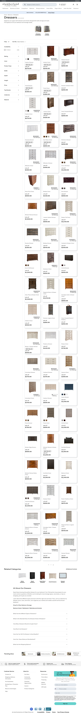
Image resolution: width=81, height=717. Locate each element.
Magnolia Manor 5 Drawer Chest (49, 293)
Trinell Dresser (28, 85)
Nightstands (25, 608)
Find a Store (44, 677)
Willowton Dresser (47, 163)
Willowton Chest (29, 165)
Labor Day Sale (67, 8)
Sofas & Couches (45, 654)
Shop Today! (51, 12)
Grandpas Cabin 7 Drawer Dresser (49, 528)
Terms (61, 700)
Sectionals (30, 654)
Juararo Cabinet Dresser (49, 217)
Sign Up (65, 703)
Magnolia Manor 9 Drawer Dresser (31, 528)
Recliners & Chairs (14, 8)
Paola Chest (46, 423)
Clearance (75, 8)
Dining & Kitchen (40, 8)
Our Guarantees (9, 681)
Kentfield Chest (47, 473)
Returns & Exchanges (10, 688)
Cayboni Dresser (29, 62)
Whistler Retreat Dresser (31, 214)
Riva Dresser (64, 191)
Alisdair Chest (46, 62)
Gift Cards (43, 687)
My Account (44, 674)
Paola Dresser (28, 423)
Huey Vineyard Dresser (67, 111)
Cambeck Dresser (47, 372)
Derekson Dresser (66, 140)
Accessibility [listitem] (40, 712)
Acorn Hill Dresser (29, 268)
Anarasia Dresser (29, 140)
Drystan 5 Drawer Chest (67, 85)
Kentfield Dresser (65, 447)
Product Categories (29, 688)
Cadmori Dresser (47, 398)
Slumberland (19, 712)
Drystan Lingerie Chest (49, 318)
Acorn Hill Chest (65, 165)
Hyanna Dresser (47, 553)
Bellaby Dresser (47, 243)
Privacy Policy (56, 700)
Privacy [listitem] (48, 712)
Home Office (50, 8)
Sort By (14, 41)
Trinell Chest (46, 88)
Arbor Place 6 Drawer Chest (32, 295)
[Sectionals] (23, 654)
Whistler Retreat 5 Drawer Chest (49, 447)
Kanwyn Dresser (65, 553)
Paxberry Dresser (47, 344)
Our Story (26, 674)
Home (5, 14)
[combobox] (39, 4)
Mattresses (5, 8)
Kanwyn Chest (46, 499)
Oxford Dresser (65, 268)
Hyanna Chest (65, 372)
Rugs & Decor (58, 8)
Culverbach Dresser (30, 372)
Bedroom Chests (17, 608)
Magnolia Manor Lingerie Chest (67, 525)
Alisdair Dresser (65, 59)
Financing (43, 679)
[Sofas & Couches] (39, 654)
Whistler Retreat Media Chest (31, 473)
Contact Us (8, 674)
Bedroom (32, 8)
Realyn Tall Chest (65, 217)
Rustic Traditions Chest (67, 499)
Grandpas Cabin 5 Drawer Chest (67, 295)
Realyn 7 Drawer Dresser (31, 346)
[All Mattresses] (54, 654)
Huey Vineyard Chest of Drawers (67, 318)
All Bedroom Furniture (71, 569)
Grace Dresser (65, 397)
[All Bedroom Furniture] (69, 654)
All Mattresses (60, 654)
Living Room (24, 8)
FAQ (6, 691)
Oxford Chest (64, 423)
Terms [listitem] (54, 712)
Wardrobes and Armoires (35, 608)
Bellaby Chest (46, 191)
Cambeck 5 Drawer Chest (67, 243)
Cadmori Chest (28, 320)
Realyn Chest (64, 344)
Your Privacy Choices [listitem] (63, 712)
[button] (77, 4)
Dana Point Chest (29, 191)
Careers (26, 686)
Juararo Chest (46, 111)
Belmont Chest (65, 473)
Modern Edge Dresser (30, 447)
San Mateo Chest (47, 140)
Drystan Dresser (29, 243)
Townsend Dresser (29, 501)
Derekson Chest (47, 269)
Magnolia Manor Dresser (31, 553)
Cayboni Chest (28, 114)
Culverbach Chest (29, 398)
